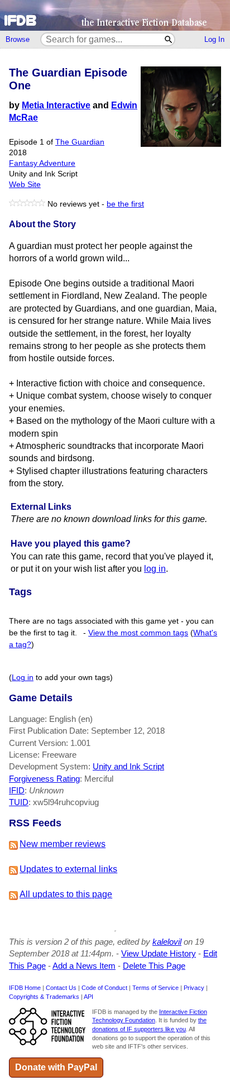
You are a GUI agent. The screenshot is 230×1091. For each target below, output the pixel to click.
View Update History (158, 953)
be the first (125, 204)
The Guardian (79, 142)
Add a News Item (84, 965)
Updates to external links (68, 869)
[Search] (169, 39)
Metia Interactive (56, 105)
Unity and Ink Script (128, 766)
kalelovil (166, 941)
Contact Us (61, 987)
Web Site (25, 184)
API (88, 996)
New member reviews (63, 844)
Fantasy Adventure (42, 163)
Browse (18, 39)
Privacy (194, 987)
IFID (17, 790)
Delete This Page (154, 965)
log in (155, 568)
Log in (22, 677)
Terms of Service (155, 987)
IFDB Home (25, 987)
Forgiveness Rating (44, 778)
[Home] (115, 15)
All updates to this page (66, 894)
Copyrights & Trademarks (44, 996)
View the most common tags (138, 633)
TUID (18, 802)
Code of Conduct (104, 987)
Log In (214, 39)
